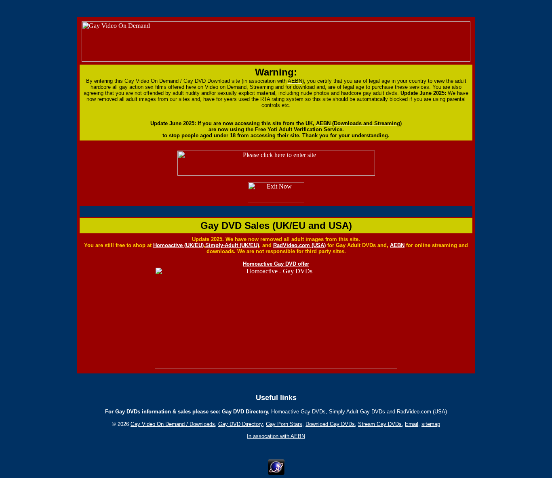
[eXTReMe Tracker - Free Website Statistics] (276, 472)
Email (411, 424)
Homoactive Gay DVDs (298, 412)
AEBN (397, 245)
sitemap (430, 424)
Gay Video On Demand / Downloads (173, 424)
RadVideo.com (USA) (299, 245)
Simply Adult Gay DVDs (357, 412)
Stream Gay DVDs (380, 424)
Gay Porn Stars (284, 424)
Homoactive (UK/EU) (178, 245)
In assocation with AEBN (276, 436)
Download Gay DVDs (330, 424)
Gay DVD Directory (245, 412)
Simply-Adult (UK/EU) (232, 245)
